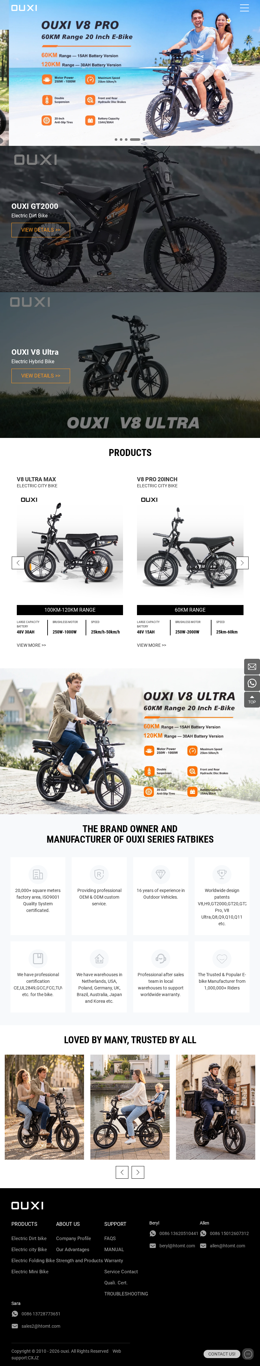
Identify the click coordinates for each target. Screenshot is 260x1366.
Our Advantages (72, 1249)
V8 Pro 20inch (157, 479)
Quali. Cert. (116, 1283)
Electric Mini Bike (30, 1272)
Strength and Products (79, 1260)
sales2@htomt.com (41, 1326)
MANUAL (114, 1249)
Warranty (113, 1260)
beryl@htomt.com (177, 1245)
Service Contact (121, 1272)
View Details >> (40, 230)
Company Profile (73, 1238)
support (115, 1224)
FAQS (110, 1238)
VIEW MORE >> (31, 645)
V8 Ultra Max (36, 479)
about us (68, 1224)
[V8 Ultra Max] (70, 547)
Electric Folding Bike (33, 1260)
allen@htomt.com (227, 1245)
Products (24, 1224)
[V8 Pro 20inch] (190, 547)
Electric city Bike (29, 1249)
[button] (242, 563)
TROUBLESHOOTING (126, 1294)
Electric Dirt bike (29, 1238)
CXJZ (33, 1357)
